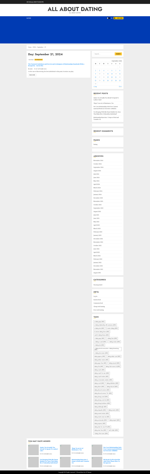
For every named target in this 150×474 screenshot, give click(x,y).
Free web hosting (99, 310)
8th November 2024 (46, 466)
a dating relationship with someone (105, 325)
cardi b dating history (101, 335)
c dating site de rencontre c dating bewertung (106, 349)
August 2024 (97, 171)
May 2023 (96, 222)
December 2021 (98, 266)
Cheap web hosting (99, 306)
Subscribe (120, 18)
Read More (32, 75)
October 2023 (97, 205)
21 (116, 77)
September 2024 (98, 167)
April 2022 (97, 252)
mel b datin (113, 430)
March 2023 (97, 228)
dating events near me (101, 417)
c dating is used (100, 342)
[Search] (112, 18)
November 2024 (98, 160)
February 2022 (98, 259)
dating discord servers (101, 390)
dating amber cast (114, 356)
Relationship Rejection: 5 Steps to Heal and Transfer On (80, 461)
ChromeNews (80, 472)
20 (112, 77)
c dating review (114, 342)
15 (120, 74)
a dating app (99, 322)
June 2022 (96, 249)
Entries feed (97, 300)
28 (116, 80)
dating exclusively (100, 420)
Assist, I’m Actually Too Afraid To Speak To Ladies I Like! (49, 449)
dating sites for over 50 (102, 427)
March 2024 (97, 188)
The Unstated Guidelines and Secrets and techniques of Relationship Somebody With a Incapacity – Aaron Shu (56, 65)
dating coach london (101, 376)
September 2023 (98, 208)
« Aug (95, 86)
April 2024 (97, 184)
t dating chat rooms (101, 433)
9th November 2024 (46, 454)
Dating (29, 18)
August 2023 (97, 211)
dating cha (98, 366)
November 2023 (98, 201)
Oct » (120, 86)
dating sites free (100, 430)
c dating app (99, 338)
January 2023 (97, 235)
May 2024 (96, 181)
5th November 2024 (78, 466)
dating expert (114, 420)
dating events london (101, 413)
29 (120, 80)
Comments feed (98, 303)
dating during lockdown (102, 403)
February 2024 (98, 191)
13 (112, 74)
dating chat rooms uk (113, 366)
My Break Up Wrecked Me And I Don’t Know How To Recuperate (111, 461)
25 (103, 80)
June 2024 (96, 177)
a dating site (99, 328)
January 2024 (97, 194)
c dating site (99, 345)
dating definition (112, 383)
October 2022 (97, 245)
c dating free (112, 338)
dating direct (99, 386)
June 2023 (96, 218)
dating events (113, 410)
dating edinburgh (100, 407)
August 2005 (97, 273)
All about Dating (75, 9)
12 (108, 74)
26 (108, 80)
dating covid (99, 383)
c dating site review (101, 353)
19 (108, 77)
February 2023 (98, 232)
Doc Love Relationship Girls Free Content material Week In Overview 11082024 (112, 449)
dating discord (112, 386)
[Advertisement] (75, 32)
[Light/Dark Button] (108, 18)
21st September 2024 (41, 69)
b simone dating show (101, 332)
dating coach (99, 370)
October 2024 (97, 164)
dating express (99, 423)
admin (31, 69)
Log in (95, 296)
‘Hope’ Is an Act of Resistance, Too (104, 103)
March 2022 (97, 256)
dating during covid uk (101, 400)
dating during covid (101, 397)
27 (112, 80)
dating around (114, 363)
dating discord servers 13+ (103, 393)
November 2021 (98, 269)
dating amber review (101, 360)
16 (95, 77)
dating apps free (100, 363)
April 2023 (97, 225)
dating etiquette (100, 410)
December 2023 (98, 198)
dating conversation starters (103, 380)
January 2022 (97, 262)
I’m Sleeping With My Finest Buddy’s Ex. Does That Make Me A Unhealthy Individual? (49, 461)
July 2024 (96, 174)
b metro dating (112, 328)
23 (95, 80)
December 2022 (98, 239)
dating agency (99, 356)
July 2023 (96, 215)
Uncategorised (38, 59)
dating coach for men (101, 373)
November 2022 (98, 242)
